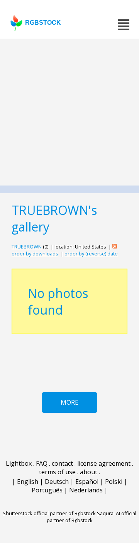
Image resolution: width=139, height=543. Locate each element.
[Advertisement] (69, 112)
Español (86, 481)
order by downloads (35, 253)
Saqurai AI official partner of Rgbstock (92, 517)
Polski (113, 481)
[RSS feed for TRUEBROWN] (114, 246)
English (27, 481)
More (69, 402)
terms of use (57, 472)
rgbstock (43, 22)
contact (62, 463)
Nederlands (86, 490)
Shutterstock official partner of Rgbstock (49, 513)
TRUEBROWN (27, 246)
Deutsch (57, 481)
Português (47, 490)
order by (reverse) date (91, 253)
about (88, 472)
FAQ (41, 463)
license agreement (104, 463)
